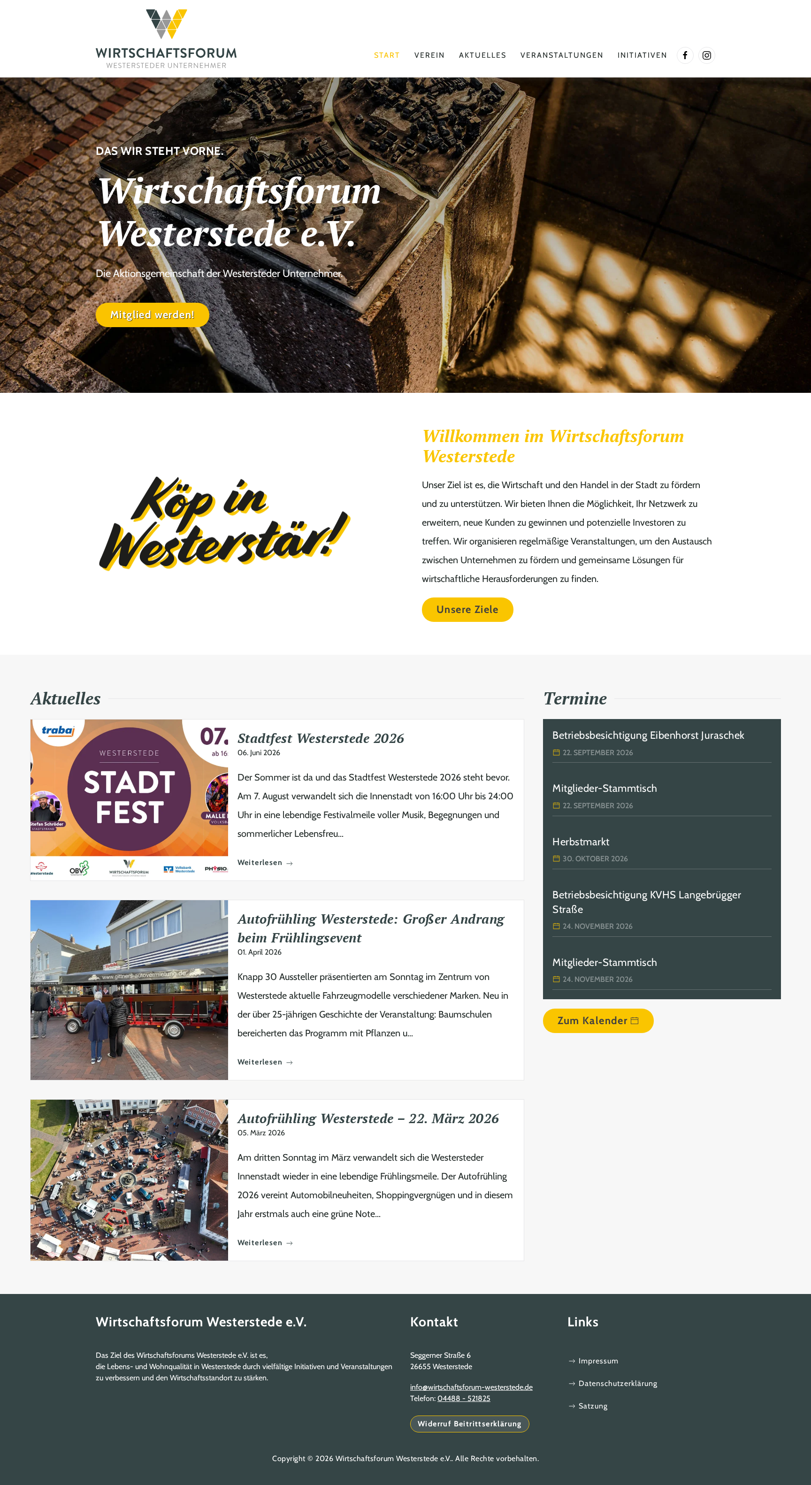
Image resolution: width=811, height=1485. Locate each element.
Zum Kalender (592, 1020)
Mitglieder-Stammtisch (605, 788)
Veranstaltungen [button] (562, 55)
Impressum (599, 1360)
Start (387, 55)
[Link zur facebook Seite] (685, 55)
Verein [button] (429, 55)
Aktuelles (482, 55)
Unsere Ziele (467, 609)
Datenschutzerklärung (618, 1383)
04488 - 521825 (463, 1398)
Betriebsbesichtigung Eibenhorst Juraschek (648, 735)
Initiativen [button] (642, 55)
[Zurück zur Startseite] (166, 38)
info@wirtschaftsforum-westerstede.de (471, 1387)
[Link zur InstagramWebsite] (706, 55)
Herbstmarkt (581, 841)
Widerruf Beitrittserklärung (470, 1423)
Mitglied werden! (152, 314)
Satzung (593, 1405)
